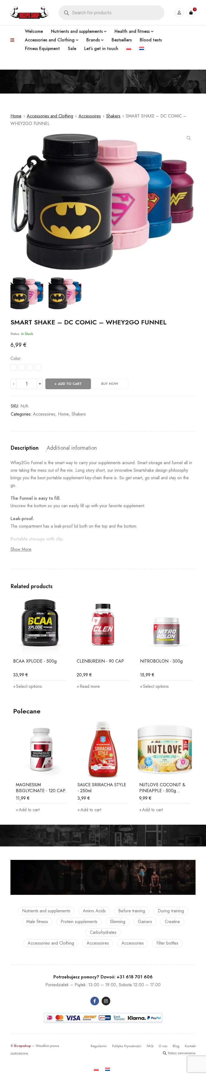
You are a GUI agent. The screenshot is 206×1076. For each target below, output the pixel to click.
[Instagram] (106, 1001)
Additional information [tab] (72, 448)
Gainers (145, 921)
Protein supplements (79, 921)
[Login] (179, 12)
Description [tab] (24, 448)
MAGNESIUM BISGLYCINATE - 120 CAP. (41, 788)
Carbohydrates (103, 932)
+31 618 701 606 (135, 977)
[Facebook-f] (94, 1001)
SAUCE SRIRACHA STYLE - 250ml (102, 788)
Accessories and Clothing (50, 116)
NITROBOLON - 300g (161, 661)
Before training (131, 911)
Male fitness (37, 921)
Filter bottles (167, 943)
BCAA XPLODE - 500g (35, 661)
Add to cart (70, 383)
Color (15, 359)
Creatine (172, 921)
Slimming (117, 921)
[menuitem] (128, 48)
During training (171, 911)
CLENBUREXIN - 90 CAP (100, 661)
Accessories (133, 943)
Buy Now (109, 383)
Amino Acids (94, 911)
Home (15, 116)
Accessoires (90, 116)
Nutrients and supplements (46, 911)
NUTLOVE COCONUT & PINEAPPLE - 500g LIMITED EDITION (162, 791)
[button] (189, 138)
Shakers (113, 116)
